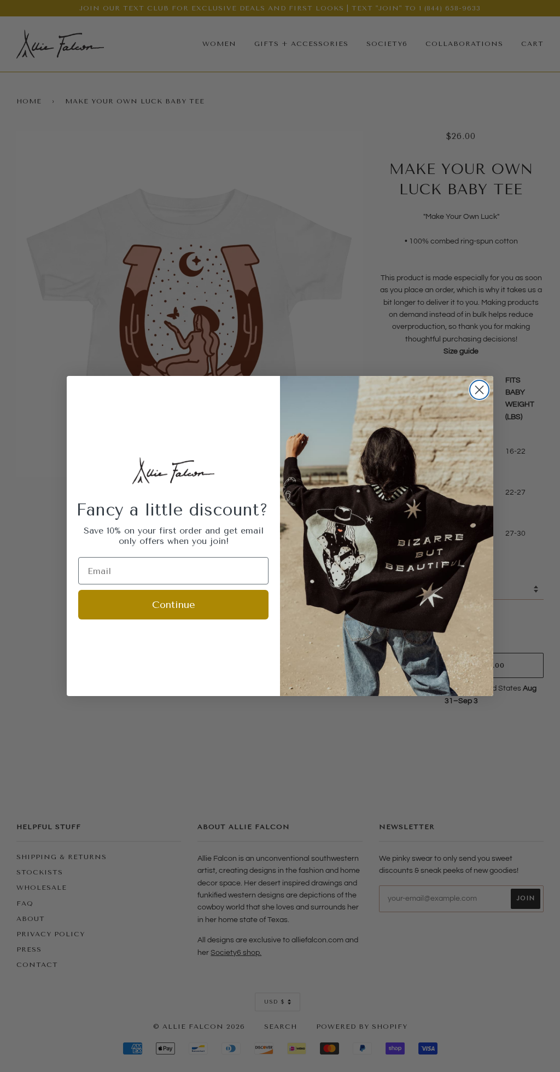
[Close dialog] (479, 389)
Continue (173, 605)
